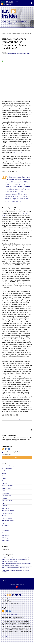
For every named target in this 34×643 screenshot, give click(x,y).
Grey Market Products (7, 500)
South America (5, 525)
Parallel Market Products (8, 510)
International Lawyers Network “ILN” (9, 3)
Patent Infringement (7, 513)
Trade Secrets (5, 530)
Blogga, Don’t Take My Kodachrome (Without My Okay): (15, 557)
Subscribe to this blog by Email (11, 452)
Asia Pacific (5, 471)
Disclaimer (14, 614)
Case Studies (5, 481)
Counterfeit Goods (6, 488)
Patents (4, 515)
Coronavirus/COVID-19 (7, 485)
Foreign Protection (6, 495)
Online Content (5, 508)
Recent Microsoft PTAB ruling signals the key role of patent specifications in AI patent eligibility (16, 564)
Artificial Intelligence (7, 468)
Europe (4, 490)
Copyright (4, 483)
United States (26, 53)
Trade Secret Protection (8, 528)
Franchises (4, 498)
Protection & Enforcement (8, 520)
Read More (5, 636)
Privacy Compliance (7, 518)
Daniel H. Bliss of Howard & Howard (13, 51)
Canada (4, 478)
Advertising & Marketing (8, 466)
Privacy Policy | (6, 614)
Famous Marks (5, 493)
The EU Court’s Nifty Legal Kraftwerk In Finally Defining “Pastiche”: (15, 571)
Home (3, 32)
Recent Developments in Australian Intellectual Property (15, 567)
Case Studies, (11, 53)
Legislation (4, 505)
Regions (4, 523)
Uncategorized (5, 535)
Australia (4, 473)
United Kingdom (6, 538)
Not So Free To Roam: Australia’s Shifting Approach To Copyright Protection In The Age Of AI (15, 560)
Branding (4, 476)
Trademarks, (18, 53)
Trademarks (9, 32)
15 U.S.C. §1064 (17, 152)
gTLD (3, 503)
